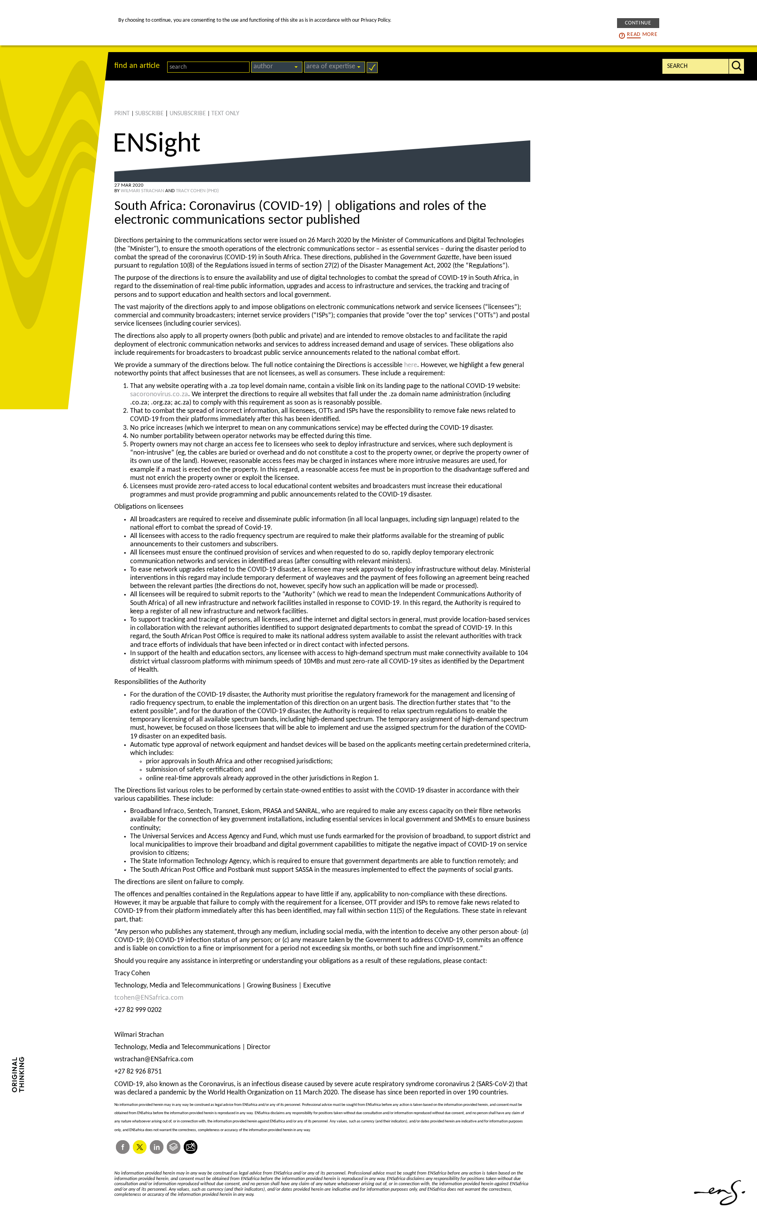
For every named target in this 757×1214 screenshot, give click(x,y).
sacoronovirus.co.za (159, 394)
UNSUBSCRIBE (188, 114)
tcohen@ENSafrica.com (148, 998)
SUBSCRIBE (149, 114)
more (642, 34)
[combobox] (276, 67)
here (410, 365)
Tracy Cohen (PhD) (197, 190)
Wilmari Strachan (142, 190)
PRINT (122, 114)
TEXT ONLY (225, 114)
